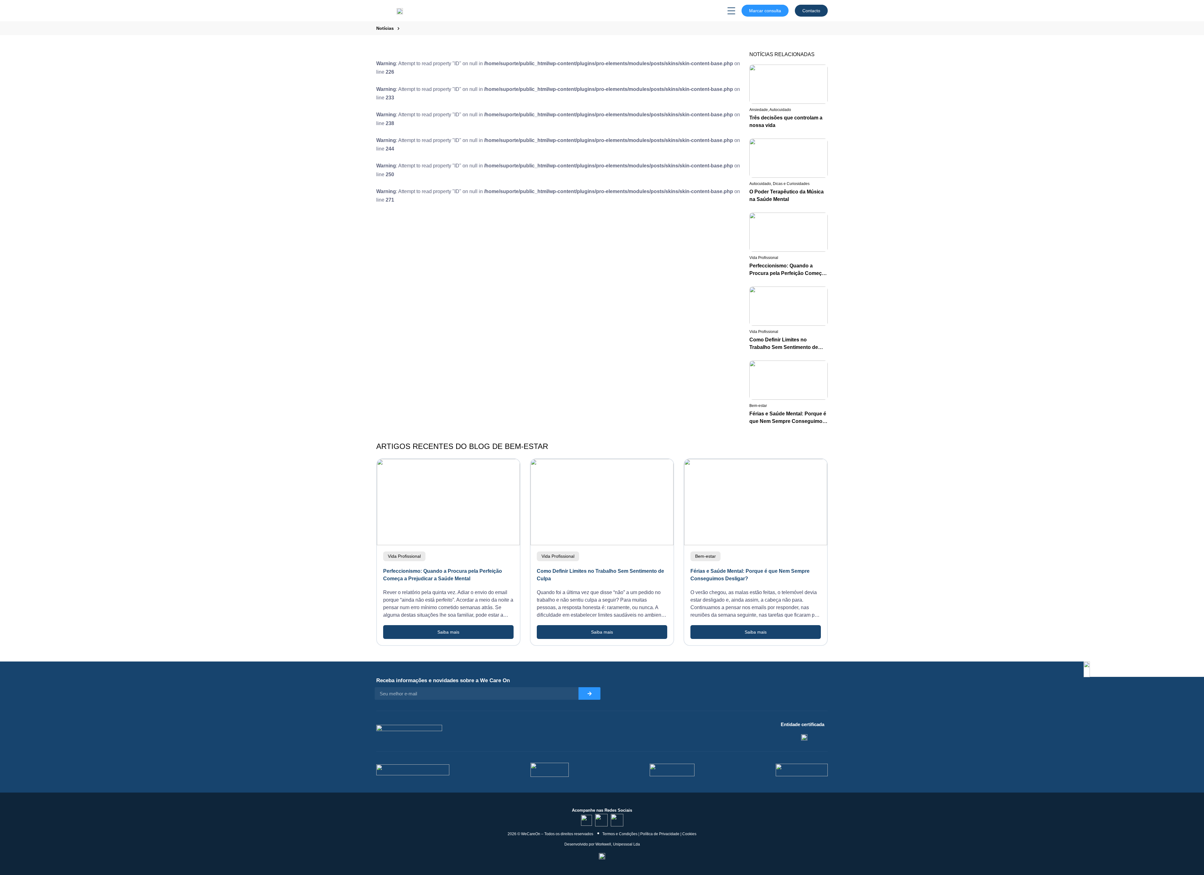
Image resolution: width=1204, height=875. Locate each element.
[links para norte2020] (412, 769)
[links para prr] (550, 770)
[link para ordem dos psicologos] (804, 737)
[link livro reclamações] (602, 855)
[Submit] (589, 693)
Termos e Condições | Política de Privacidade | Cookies (649, 834)
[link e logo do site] (400, 10)
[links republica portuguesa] (672, 770)
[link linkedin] (586, 820)
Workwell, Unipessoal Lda (617, 844)
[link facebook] (617, 820)
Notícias (385, 28)
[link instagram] (601, 820)
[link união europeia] (802, 770)
